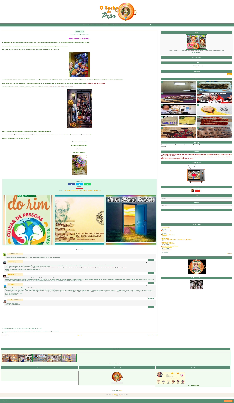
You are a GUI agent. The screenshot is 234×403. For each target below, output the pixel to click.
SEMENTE (164, 235)
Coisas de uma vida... (167, 230)
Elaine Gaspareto (119, 395)
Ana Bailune (11, 274)
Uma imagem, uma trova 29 (168, 243)
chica (9, 253)
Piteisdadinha (165, 238)
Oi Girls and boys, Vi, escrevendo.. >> (152, 335)
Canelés (164, 228)
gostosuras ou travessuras (85, 190)
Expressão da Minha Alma (168, 234)
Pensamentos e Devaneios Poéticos (170, 246)
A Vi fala (66, 190)
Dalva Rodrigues (12, 261)
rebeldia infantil (96, 190)
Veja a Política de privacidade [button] (68, 401)
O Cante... (164, 232)
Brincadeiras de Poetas (167, 242)
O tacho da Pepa (166, 227)
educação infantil (73, 190)
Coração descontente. (167, 247)
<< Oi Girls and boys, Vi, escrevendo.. (5, 335)
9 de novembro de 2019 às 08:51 (18, 299)
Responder (151, 259)
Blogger (120, 390)
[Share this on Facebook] (71, 184)
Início (84, 25)
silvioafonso (11, 299)
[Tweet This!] (79, 184)
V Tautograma (165, 251)
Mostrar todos (229, 253)
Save (80, 188)
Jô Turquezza (11, 284)
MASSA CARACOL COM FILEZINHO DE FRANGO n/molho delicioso (177, 239)
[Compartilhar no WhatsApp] (87, 184)
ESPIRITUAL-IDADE (166, 250)
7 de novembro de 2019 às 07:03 (14, 253)
